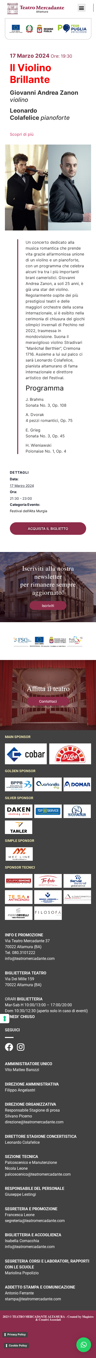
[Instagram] (20, 1047)
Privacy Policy (16, 1334)
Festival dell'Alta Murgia (28, 511)
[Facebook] (9, 1047)
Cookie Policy (18, 1345)
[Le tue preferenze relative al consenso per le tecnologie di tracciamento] (4, 1018)
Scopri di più (21, 134)
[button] (82, 8)
